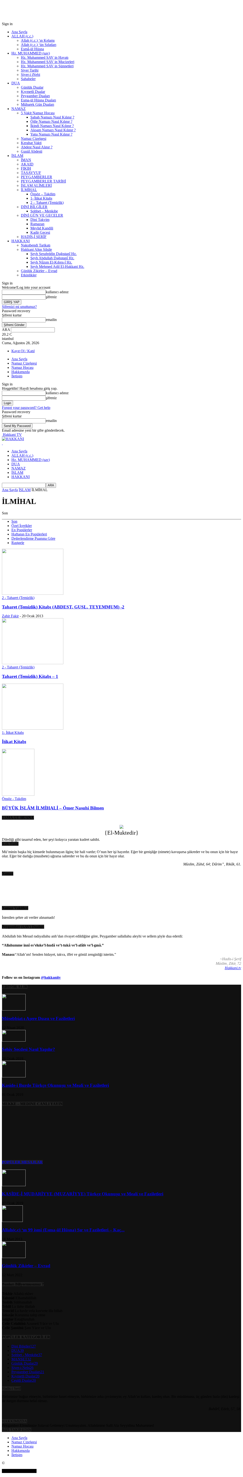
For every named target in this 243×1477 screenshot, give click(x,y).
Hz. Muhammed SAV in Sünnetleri (47, 66)
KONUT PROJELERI (19, 1471)
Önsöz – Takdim (42, 194)
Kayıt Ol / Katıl (23, 351)
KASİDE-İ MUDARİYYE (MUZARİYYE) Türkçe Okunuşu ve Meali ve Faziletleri (82, 1193)
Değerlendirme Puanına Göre (33, 538)
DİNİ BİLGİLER (34, 207)
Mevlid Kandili (41, 228)
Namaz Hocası (22, 368)
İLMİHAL (29, 190)
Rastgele (17, 543)
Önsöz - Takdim (14, 799)
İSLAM (17, 156)
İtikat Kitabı (14, 741)
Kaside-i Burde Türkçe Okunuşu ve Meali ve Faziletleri (55, 1085)
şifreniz (51, 297)
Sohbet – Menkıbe (44, 211)
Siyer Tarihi (29, 70)
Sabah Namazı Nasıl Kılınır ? (52, 117)
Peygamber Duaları (35, 96)
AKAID (27, 164)
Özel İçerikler (21, 526)
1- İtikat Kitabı (41, 198)
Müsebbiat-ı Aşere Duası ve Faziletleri (38, 1018)
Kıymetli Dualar (33, 92)
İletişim (16, 376)
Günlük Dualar (32, 87)
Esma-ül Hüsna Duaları (38, 100)
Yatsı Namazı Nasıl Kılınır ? (51, 134)
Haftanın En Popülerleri (29, 534)
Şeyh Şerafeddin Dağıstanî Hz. (53, 254)
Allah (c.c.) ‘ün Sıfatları (38, 45)
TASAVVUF (31, 173)
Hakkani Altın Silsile (36, 249)
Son (14, 521)
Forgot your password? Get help (26, 408)
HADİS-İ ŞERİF (34, 237)
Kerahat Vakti (31, 143)
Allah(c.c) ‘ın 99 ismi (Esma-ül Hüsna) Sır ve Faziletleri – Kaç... (63, 1229)
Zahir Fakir (10, 616)
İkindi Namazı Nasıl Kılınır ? (52, 126)
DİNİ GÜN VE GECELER (42, 215)
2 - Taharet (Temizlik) (18, 598)
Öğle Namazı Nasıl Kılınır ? (51, 121)
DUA (15, 83)
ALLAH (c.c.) (22, 36)
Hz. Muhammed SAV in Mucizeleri (47, 62)
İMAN (26, 160)
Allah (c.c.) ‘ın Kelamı (38, 40)
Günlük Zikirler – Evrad (39, 271)
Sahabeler (28, 79)
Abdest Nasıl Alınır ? (36, 147)
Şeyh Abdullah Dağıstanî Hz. (52, 258)
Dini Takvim (39, 220)
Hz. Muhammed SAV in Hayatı (44, 57)
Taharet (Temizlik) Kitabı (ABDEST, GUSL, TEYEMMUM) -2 (63, 606)
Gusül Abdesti (31, 151)
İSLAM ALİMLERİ (36, 185)
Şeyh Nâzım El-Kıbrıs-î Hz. (51, 262)
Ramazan (37, 224)
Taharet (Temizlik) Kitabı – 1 (30, 676)
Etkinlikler (29, 275)
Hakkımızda (20, 372)
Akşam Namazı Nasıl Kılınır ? (53, 130)
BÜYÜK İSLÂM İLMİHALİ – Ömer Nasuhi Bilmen (53, 807)
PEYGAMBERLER (36, 177)
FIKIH (26, 168)
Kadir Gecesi (40, 232)
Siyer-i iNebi (30, 75)
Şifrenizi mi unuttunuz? (19, 307)
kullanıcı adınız (57, 292)
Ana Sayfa (19, 32)
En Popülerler (21, 530)
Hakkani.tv (233, 968)
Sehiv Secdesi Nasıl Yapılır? (28, 1049)
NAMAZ (18, 109)
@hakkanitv (51, 977)
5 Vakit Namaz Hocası (38, 113)
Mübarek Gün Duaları (37, 104)
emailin (51, 320)
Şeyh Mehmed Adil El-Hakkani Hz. (57, 267)
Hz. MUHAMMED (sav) (30, 53)
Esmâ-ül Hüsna (32, 49)
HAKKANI (20, 241)
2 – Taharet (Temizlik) (47, 203)
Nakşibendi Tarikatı (35, 245)
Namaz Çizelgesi (33, 139)
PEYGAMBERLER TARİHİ (43, 181)
